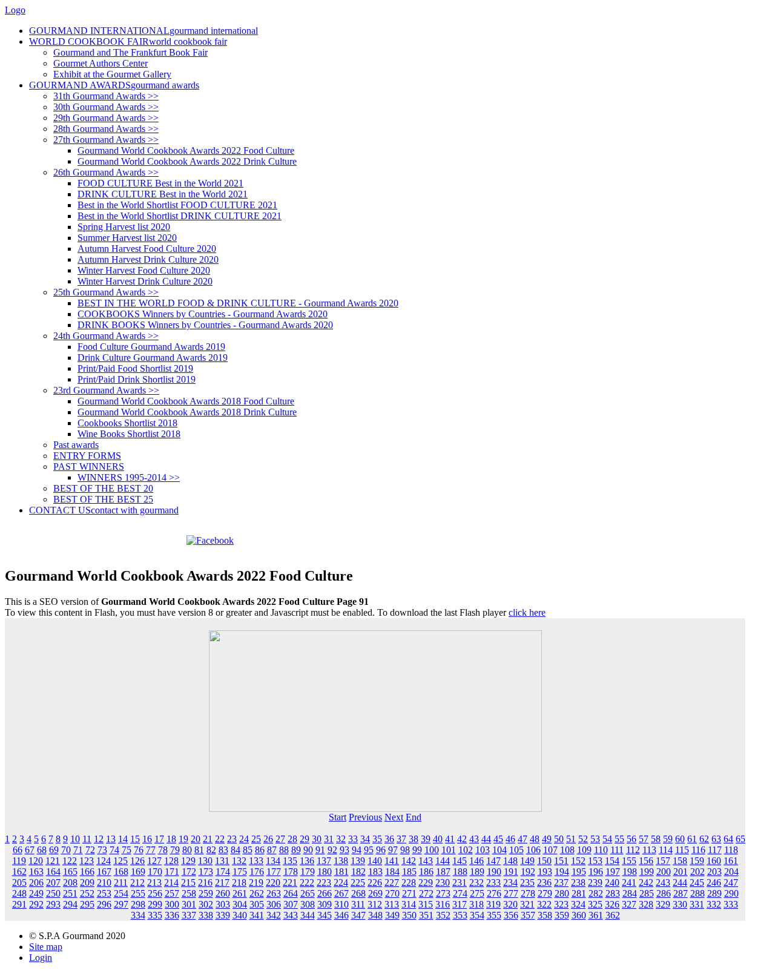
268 (358, 893)
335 (155, 915)
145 (459, 861)
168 (121, 871)
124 (103, 861)
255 (138, 893)
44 (486, 839)
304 (239, 904)
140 (375, 861)
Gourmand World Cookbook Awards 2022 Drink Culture (187, 161)
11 (86, 839)
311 (358, 904)
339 (223, 915)
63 (716, 839)
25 (256, 839)
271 (409, 893)
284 (629, 893)
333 (731, 904)
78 (163, 850)
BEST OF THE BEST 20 (103, 488)
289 (714, 893)
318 (476, 904)
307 (290, 904)
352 (443, 915)
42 (462, 839)
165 (70, 871)
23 (232, 839)
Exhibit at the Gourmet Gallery (112, 74)
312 (375, 904)
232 (476, 882)
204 (731, 871)
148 (510, 861)
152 (578, 861)
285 (646, 893)
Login (40, 957)
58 (656, 839)
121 (52, 861)
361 (596, 915)
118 (731, 850)
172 (189, 871)
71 (78, 850)
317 (459, 904)
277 (511, 893)
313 (391, 904)
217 (222, 882)
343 (290, 915)
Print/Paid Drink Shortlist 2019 (137, 379)
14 (123, 839)
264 (290, 893)
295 (87, 904)
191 (511, 871)
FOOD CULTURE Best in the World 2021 (160, 183)
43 (474, 839)
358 (545, 915)
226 (375, 882)
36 (389, 839)
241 (629, 882)
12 (99, 839)
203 (714, 871)
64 (728, 839)
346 (341, 915)
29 (304, 839)
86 (260, 850)
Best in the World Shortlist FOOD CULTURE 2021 (177, 205)
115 (682, 850)
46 (510, 839)
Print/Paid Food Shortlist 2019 (135, 368)
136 (307, 861)
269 (375, 893)
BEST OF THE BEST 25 (103, 499)
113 (649, 850)
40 (438, 839)
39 (425, 839)
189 (477, 871)
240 (612, 882)
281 (579, 893)
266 (324, 893)
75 (126, 850)
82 (211, 850)
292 (36, 904)
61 (692, 839)
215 (188, 882)
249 (36, 893)
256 (155, 893)
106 (533, 850)
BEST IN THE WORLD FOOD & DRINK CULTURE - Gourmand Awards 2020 (238, 303)
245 (697, 882)
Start (337, 817)
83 (223, 850)
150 (544, 861)
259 (206, 893)
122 (69, 861)
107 (550, 850)
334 (138, 915)
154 (612, 861)
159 (697, 861)
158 (680, 861)
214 (171, 882)
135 (290, 861)
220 (273, 882)
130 (205, 861)
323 (561, 904)
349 (392, 915)
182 (358, 871)
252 (87, 893)
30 (317, 839)
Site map (45, 947)
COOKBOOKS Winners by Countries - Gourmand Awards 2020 (203, 314)
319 (493, 904)
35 (377, 839)
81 (199, 850)
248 (19, 893)
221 (290, 882)
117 (715, 850)
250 (53, 893)
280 (562, 893)
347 (358, 915)
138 (341, 861)
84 (235, 850)
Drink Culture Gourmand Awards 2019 (153, 357)
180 (324, 871)
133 (256, 861)
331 (697, 904)
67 (30, 850)
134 (273, 861)
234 (510, 882)
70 (66, 850)
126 (137, 861)
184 (392, 871)
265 (307, 893)
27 (280, 839)
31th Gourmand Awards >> (106, 96)
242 (646, 882)
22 (220, 839)
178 (290, 871)
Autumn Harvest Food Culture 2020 (147, 248)
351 (426, 915)
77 (151, 850)
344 (307, 915)
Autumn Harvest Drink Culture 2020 (148, 259)
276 (494, 893)
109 (584, 850)
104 (499, 850)
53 (595, 839)
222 (307, 882)
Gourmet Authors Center (100, 63)
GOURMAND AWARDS (114, 85)
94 (356, 850)
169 (138, 871)
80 (187, 850)
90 (308, 850)
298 (138, 904)
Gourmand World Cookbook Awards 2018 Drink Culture (187, 412)
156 (646, 861)
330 (680, 904)
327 (629, 904)
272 (426, 893)
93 (344, 850)
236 (544, 882)
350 (409, 915)
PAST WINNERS (88, 466)
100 (431, 850)
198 (629, 871)
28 (292, 839)
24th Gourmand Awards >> (106, 336)
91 (320, 850)
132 (239, 861)
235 (527, 882)
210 (104, 882)
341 (256, 915)
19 (183, 839)
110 (601, 850)
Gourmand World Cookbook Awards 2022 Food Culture (186, 150)
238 (578, 882)
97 (393, 850)
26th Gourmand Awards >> (106, 172)
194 (562, 871)
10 (75, 839)
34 (365, 839)
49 (547, 839)
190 (494, 871)
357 (528, 915)
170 (155, 871)
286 (663, 893)
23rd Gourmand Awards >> (106, 390)
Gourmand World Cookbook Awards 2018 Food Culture (186, 401)
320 (510, 904)
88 (284, 850)
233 (493, 882)
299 (155, 904)
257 (172, 893)
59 (668, 839)
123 (86, 861)
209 (87, 882)
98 (405, 850)
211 (121, 882)
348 (375, 915)
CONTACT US (104, 510)
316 (442, 904)
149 (527, 861)
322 (544, 904)
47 (522, 839)
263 (273, 893)
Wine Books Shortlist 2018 (129, 434)
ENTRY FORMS (87, 455)
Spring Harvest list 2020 (124, 227)
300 (172, 904)
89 (296, 850)
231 (459, 882)
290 (731, 893)
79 (175, 850)
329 (663, 904)
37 (401, 839)
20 (195, 839)
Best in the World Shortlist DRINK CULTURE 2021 (180, 216)
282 (596, 893)
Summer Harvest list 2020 (127, 238)
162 (19, 871)
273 (443, 893)
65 (740, 839)
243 (663, 882)
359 (562, 915)
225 (358, 882)
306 (273, 904)
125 (120, 861)
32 (341, 839)
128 (171, 861)
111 (617, 850)
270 (392, 893)
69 (54, 850)
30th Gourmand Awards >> (106, 107)
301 (189, 904)
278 (528, 893)
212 (137, 882)
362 (612, 915)
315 (425, 904)
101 (448, 850)
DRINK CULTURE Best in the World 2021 (163, 194)
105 (516, 850)
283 (612, 893)
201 (680, 871)
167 (104, 871)
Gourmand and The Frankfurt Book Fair (130, 52)
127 (154, 861)
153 (595, 861)
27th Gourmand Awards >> (106, 139)
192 (528, 871)
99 (417, 850)
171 (172, 871)
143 (425, 861)
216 (205, 882)
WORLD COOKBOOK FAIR (128, 41)
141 (391, 861)
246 (714, 882)
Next (393, 817)
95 (369, 850)
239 (595, 882)
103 (482, 850)
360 (579, 915)
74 (114, 850)
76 (138, 850)
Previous (365, 817)
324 (578, 904)
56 (631, 839)
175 (239, 871)
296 (104, 904)
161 (731, 861)
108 (567, 850)
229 (425, 882)
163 (36, 871)
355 (494, 915)
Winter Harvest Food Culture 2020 (144, 270)
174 (223, 871)
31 (329, 839)
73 (102, 850)
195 (579, 871)
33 (353, 839)
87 (272, 850)
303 (223, 904)
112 (633, 850)
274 (460, 893)
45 (498, 839)
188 (460, 871)
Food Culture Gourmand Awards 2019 (151, 346)
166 (87, 871)
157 (663, 861)
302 (206, 904)
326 (612, 904)
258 (189, 893)
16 (147, 839)
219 (256, 882)
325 (595, 904)
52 (583, 839)
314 (408, 904)
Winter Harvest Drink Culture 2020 (145, 281)
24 (244, 839)
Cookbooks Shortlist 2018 (127, 423)
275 (477, 893)
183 (375, 871)
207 (53, 882)
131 (222, 861)
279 (545, 893)
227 (391, 882)
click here (527, 612)
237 (561, 882)
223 (324, 882)
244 (680, 882)
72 (90, 850)
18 (171, 839)
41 (450, 839)
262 (256, 893)
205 (19, 882)
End (413, 817)
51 (571, 839)
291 (19, 904)
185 (409, 871)
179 (307, 871)
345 (324, 915)
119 (19, 861)
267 (341, 893)
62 (704, 839)
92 (332, 850)
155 (629, 861)
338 (206, 915)
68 (42, 850)
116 (698, 850)
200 (663, 871)
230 (442, 882)
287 (680, 893)
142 (408, 861)
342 (273, 915)
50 (559, 839)
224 (341, 882)
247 (731, 882)
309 (324, 904)
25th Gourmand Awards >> (106, 292)
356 (511, 915)
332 (714, 904)
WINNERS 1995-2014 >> (129, 477)
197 (612, 871)
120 (35, 861)
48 (534, 839)
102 (465, 850)
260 (223, 893)
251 (70, 893)
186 (426, 871)
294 (70, 904)
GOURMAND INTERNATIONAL (143, 30)
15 (135, 839)
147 (493, 861)
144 (442, 861)
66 (17, 850)
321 (527, 904)
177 (273, 871)
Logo (15, 10)
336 (172, 915)
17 (159, 839)
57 (643, 839)
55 (619, 839)
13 (111, 839)
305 (256, 904)
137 (324, 861)
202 (697, 871)
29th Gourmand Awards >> (106, 118)
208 (70, 882)
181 (341, 871)
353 (460, 915)
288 (697, 893)
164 (53, 871)
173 (206, 871)
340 (239, 915)
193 (545, 871)
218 (239, 882)
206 (36, 882)
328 (646, 904)
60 (680, 839)
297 (121, 904)
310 (341, 904)
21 (208, 839)
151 (561, 861)
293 (53, 904)
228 (408, 882)
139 (358, 861)
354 (477, 915)
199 (646, 871)
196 (596, 871)
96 (381, 850)
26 (268, 839)
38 (413, 839)
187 (443, 871)
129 (188, 861)
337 (189, 915)
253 (104, 893)
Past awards (76, 445)
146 (476, 861)
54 (607, 839)
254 (121, 893)
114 (666, 850)
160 (714, 861)
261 (239, 893)
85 (247, 850)
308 (307, 904)
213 (154, 882)
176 (256, 871)
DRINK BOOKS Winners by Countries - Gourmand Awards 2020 (205, 325)
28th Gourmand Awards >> (106, 129)
